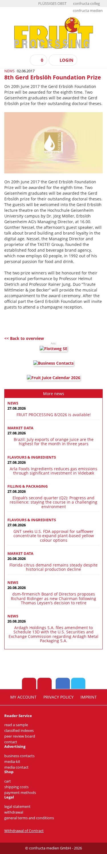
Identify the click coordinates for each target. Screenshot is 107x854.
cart (7, 781)
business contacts (19, 756)
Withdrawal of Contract (24, 830)
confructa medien (88, 10)
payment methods (20, 792)
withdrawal (13, 812)
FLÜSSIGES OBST (52, 3)
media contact (16, 767)
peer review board (19, 736)
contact (10, 742)
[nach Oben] (29, 683)
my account (23, 697)
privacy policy (58, 697)
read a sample (16, 724)
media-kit (12, 761)
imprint (88, 697)
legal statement (17, 806)
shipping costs (16, 787)
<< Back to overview (24, 338)
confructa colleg (86, 3)
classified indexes (19, 730)
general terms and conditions (29, 818)
